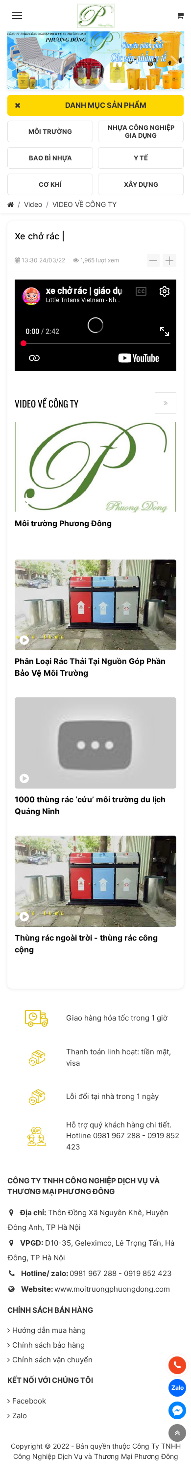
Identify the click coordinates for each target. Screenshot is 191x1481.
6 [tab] (111, 81)
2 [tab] (79, 81)
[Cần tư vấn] (180, 16)
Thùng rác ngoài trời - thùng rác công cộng (86, 943)
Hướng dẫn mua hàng (49, 1330)
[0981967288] (177, 1365)
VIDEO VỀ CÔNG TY (84, 204)
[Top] (177, 1433)
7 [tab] (119, 81)
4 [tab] (95, 81)
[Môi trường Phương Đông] (95, 466)
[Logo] (96, 15)
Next (175, 57)
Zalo (19, 1415)
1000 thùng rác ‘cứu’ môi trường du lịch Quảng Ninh (90, 805)
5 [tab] (103, 81)
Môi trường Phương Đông (63, 523)
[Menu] (17, 16)
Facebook (29, 1400)
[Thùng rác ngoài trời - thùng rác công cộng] (95, 881)
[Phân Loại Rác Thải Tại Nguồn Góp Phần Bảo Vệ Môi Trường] (95, 605)
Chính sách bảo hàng (48, 1345)
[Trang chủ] (10, 204)
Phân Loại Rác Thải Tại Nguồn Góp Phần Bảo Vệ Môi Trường (90, 667)
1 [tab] (72, 81)
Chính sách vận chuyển (52, 1359)
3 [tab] (87, 81)
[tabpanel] (95, 60)
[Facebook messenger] (177, 1410)
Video (33, 204)
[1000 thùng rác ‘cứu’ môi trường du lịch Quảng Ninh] (95, 743)
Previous (16, 57)
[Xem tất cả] (165, 403)
